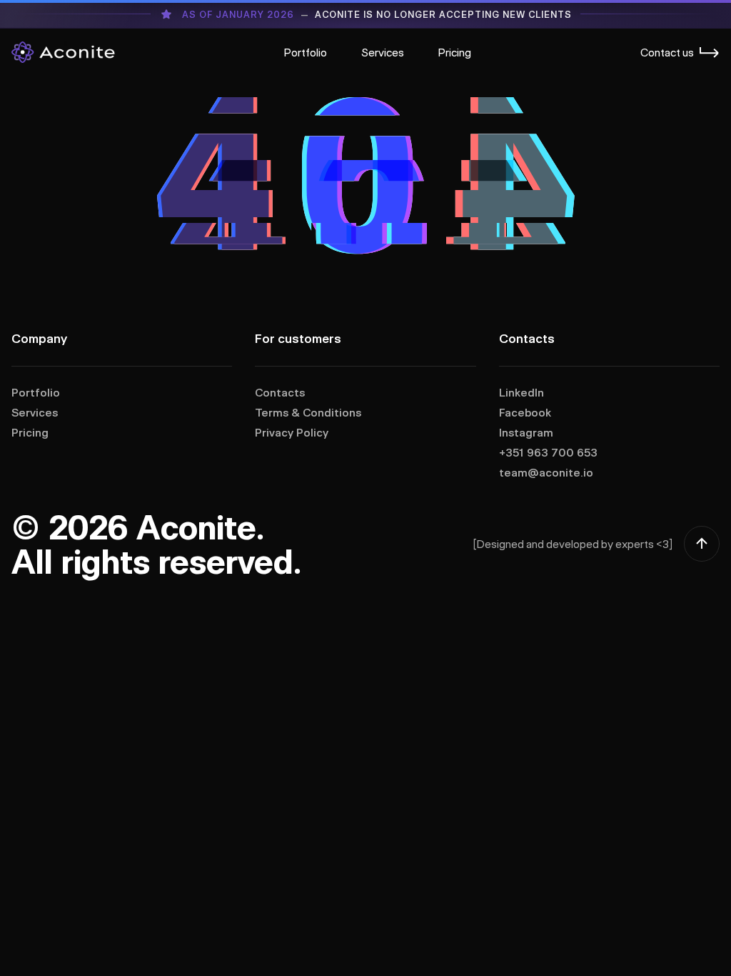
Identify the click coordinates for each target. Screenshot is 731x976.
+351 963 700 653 (548, 452)
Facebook (525, 412)
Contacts (280, 392)
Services (382, 52)
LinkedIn (521, 392)
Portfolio (305, 52)
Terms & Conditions (308, 412)
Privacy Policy (291, 432)
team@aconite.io (546, 472)
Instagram (526, 432)
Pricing (454, 52)
